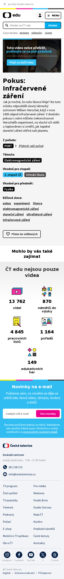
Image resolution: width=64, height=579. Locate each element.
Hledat (52, 25)
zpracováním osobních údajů (40, 432)
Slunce (37, 203)
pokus (7, 203)
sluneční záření (13, 214)
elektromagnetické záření (21, 209)
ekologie (24, 32)
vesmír (48, 32)
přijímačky (36, 32)
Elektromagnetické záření (22, 160)
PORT (8, 146)
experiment (22, 203)
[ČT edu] (11, 16)
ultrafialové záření (39, 214)
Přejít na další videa (21, 62)
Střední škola (35, 175)
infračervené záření (16, 220)
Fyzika (8, 189)
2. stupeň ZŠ (12, 175)
